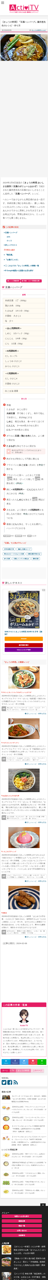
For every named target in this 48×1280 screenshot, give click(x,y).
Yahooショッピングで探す (24, 649)
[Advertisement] (24, 89)
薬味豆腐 (35, 558)
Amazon (24, 638)
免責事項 (22, 1235)
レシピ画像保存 (14, 281)
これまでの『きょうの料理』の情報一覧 (23, 266)
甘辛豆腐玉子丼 (9, 549)
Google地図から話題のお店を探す (20, 270)
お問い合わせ (22, 1230)
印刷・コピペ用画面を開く (32, 281)
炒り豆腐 (7, 558)
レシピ (43, 30)
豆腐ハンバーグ (11, 233)
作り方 (9, 241)
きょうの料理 (36, 30)
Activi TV (24, 1026)
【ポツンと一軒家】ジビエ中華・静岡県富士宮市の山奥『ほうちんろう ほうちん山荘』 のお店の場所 (30, 1250)
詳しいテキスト (11, 245)
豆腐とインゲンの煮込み (21, 558)
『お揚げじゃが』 (12, 260)
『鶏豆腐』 (9, 255)
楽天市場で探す (24, 645)
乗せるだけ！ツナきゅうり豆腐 (14, 554)
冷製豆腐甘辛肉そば (34, 554)
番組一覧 (22, 1226)
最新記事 (22, 1221)
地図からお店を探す (21, 1216)
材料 (8, 237)
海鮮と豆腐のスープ (24, 549)
